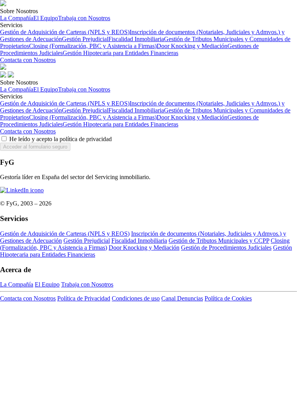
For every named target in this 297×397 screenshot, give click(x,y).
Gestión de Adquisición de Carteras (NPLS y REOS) (65, 32)
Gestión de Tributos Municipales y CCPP (219, 240)
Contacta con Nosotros (28, 60)
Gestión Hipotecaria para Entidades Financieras (120, 53)
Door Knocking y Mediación (192, 46)
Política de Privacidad (83, 298)
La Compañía (16, 18)
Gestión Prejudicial (85, 39)
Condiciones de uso (136, 298)
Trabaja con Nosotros (84, 18)
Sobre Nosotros (55, 14)
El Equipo (45, 18)
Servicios (145, 39)
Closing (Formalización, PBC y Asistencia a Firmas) (93, 46)
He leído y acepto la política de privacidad (60, 139)
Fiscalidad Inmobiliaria (136, 39)
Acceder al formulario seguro (35, 147)
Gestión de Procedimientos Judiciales (226, 247)
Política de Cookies (228, 298)
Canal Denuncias (182, 298)
